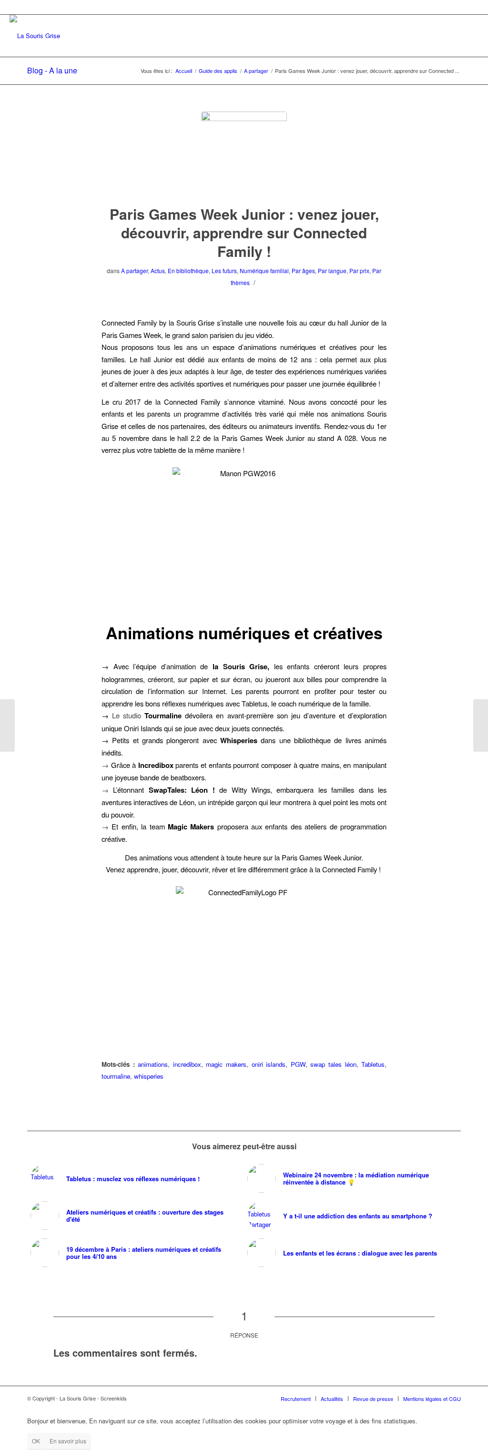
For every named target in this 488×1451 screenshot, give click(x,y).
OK (36, 1441)
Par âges (303, 270)
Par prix (359, 270)
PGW (298, 1064)
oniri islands (269, 1064)
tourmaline (116, 1076)
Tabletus (373, 1064)
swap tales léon (333, 1064)
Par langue (332, 270)
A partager (256, 70)
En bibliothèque (188, 270)
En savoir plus (68, 1441)
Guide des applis (218, 70)
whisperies (148, 1076)
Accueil (183, 70)
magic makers (226, 1064)
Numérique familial (264, 270)
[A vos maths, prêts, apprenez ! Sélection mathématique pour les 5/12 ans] (7, 725)
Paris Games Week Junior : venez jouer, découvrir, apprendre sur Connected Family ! (244, 232)
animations (153, 1064)
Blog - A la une (52, 70)
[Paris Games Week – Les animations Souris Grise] (480, 725)
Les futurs (224, 270)
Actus (158, 270)
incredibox (187, 1064)
